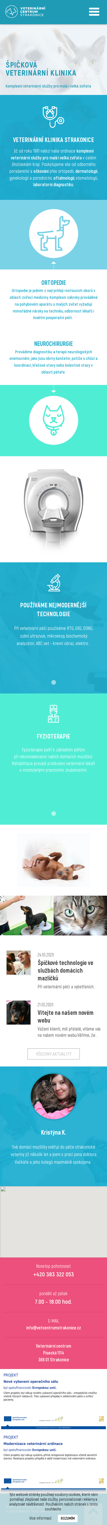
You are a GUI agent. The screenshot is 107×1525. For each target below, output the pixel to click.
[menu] (94, 12)
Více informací (40, 1518)
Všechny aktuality (53, 1054)
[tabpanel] (53, 622)
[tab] (53, 682)
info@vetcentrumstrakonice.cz (53, 1328)
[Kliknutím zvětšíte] (27, 915)
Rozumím (68, 1518)
